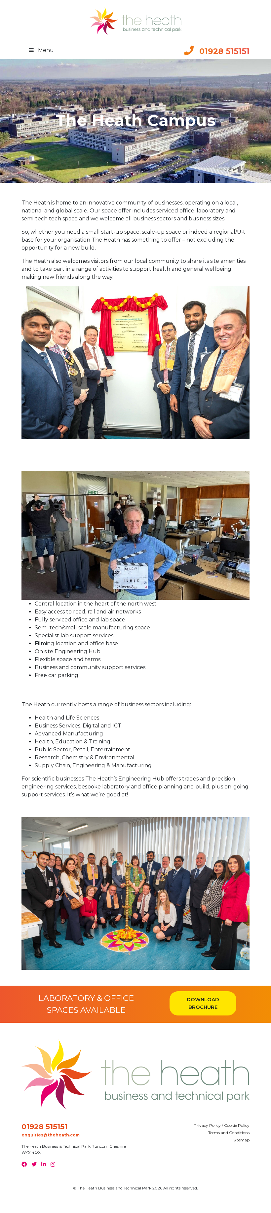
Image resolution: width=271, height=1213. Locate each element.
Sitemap (241, 1139)
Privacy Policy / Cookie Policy (222, 1125)
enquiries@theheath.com (50, 1134)
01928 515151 (44, 1126)
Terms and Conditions (229, 1132)
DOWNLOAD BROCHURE (203, 1003)
